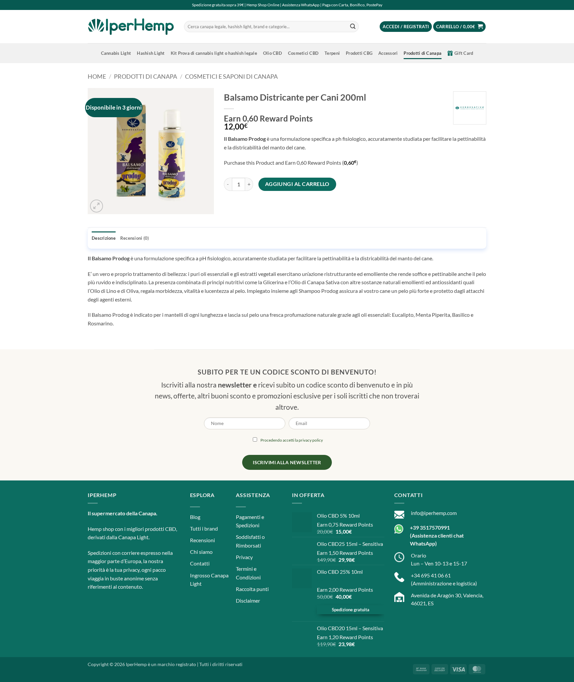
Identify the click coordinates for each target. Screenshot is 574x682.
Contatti (200, 563)
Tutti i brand (204, 528)
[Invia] (352, 26)
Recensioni (202, 540)
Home (97, 76)
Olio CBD (272, 53)
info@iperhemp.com (434, 513)
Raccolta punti (252, 589)
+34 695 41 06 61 (431, 575)
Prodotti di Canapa (422, 53)
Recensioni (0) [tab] (134, 238)
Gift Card (463, 53)
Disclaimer (248, 600)
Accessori (388, 53)
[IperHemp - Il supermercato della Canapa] (131, 26)
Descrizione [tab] (104, 238)
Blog (195, 517)
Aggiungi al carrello (297, 184)
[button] (406, 26)
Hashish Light (150, 53)
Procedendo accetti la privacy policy (291, 440)
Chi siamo (201, 552)
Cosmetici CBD (303, 53)
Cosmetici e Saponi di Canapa (231, 76)
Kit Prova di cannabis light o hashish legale (214, 53)
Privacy (244, 557)
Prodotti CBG (359, 53)
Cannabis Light (116, 53)
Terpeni (332, 53)
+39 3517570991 (430, 527)
